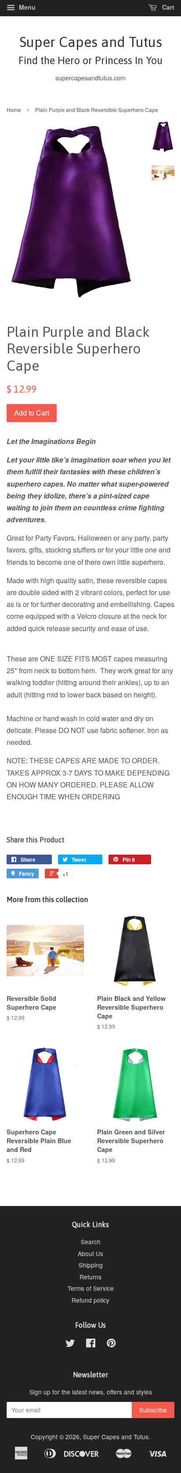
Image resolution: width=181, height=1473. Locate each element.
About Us (90, 1253)
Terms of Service (91, 1288)
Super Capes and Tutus (90, 50)
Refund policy (90, 1300)
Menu (26, 7)
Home (14, 109)
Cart (167, 7)
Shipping (91, 1264)
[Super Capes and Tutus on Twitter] (70, 1344)
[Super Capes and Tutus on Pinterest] (111, 1344)
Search (91, 1241)
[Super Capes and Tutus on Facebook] (91, 1344)
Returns (90, 1276)
